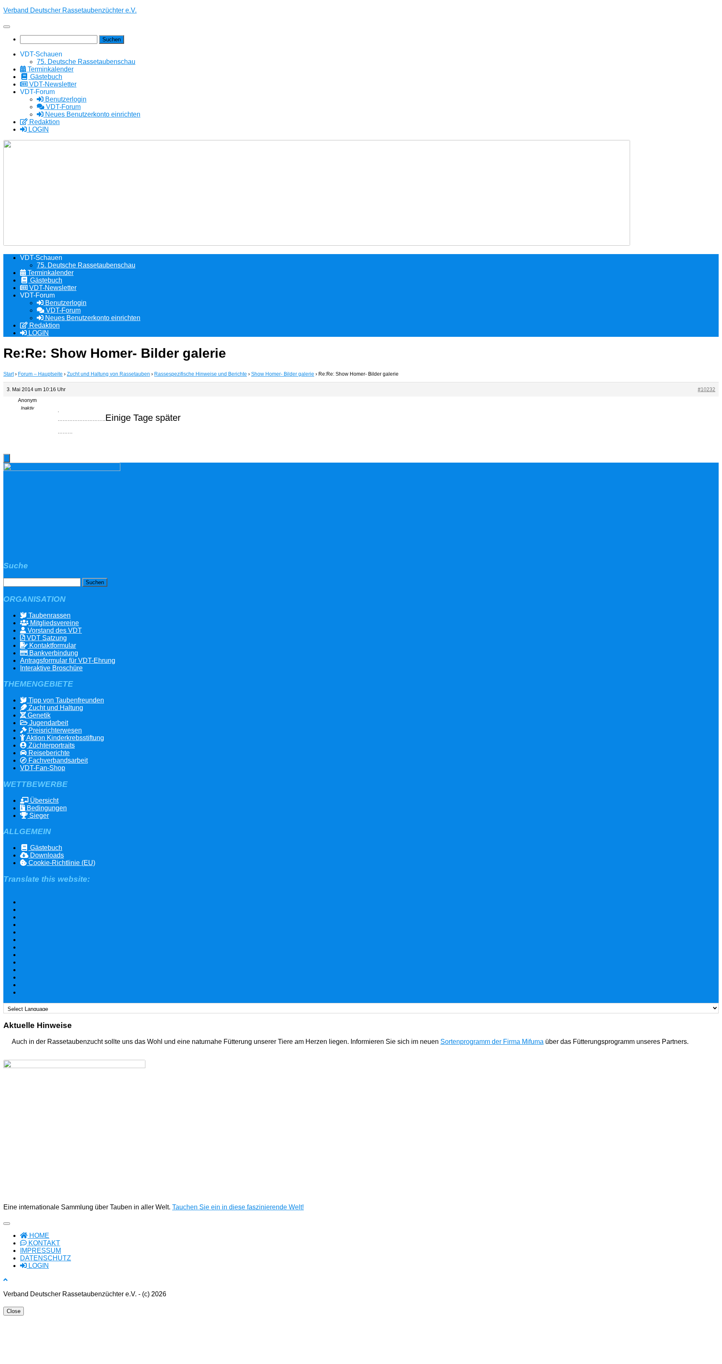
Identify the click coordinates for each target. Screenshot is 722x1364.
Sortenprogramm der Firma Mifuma (492, 1041)
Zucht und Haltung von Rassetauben (108, 374)
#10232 (706, 389)
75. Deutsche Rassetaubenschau (86, 61)
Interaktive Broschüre (51, 668)
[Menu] (6, 26)
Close (13, 1311)
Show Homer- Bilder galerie (282, 374)
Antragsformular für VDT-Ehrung (67, 660)
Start (8, 374)
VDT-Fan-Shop (42, 767)
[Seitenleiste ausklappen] (6, 458)
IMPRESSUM (40, 1250)
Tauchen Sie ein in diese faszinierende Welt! (238, 1207)
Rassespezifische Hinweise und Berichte (200, 374)
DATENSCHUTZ (45, 1258)
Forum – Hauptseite (40, 374)
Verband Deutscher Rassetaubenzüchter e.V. (70, 10)
